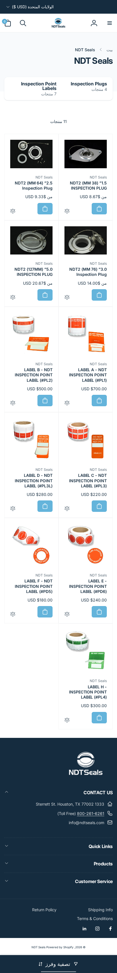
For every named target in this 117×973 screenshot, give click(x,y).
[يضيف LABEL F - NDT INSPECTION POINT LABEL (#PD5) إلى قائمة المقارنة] (12, 614)
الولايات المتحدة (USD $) (33, 6)
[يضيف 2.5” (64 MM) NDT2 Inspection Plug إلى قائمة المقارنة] (12, 211)
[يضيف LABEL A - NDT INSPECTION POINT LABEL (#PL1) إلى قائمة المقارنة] (67, 403)
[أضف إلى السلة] (99, 208)
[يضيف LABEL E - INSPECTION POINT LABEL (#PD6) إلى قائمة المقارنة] (67, 614)
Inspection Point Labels (39, 86)
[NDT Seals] (86, 777)
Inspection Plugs (89, 83)
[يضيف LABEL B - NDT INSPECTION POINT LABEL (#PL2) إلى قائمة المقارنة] (12, 403)
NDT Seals (38, 947)
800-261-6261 (90, 813)
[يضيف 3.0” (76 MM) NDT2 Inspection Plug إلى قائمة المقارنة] (67, 298)
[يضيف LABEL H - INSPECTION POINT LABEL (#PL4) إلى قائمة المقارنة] (67, 720)
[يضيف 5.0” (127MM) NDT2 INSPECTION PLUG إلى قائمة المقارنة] (12, 298)
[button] (109, 23)
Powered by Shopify (60, 947)
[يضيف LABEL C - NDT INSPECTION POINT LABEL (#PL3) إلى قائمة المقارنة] (67, 509)
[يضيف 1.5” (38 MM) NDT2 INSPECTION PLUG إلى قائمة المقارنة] (67, 211)
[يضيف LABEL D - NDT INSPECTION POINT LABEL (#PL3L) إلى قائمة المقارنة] (12, 509)
